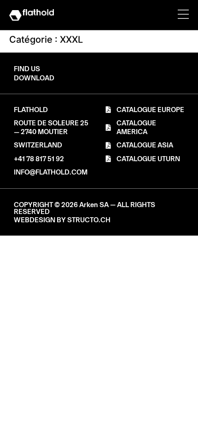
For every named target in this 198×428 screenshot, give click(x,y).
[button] (34, 78)
